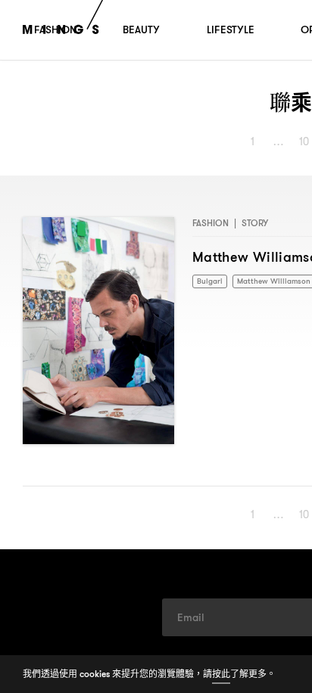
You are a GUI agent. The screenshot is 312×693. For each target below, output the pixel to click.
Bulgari (211, 281)
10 (305, 141)
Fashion (210, 222)
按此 (221, 673)
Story (255, 222)
